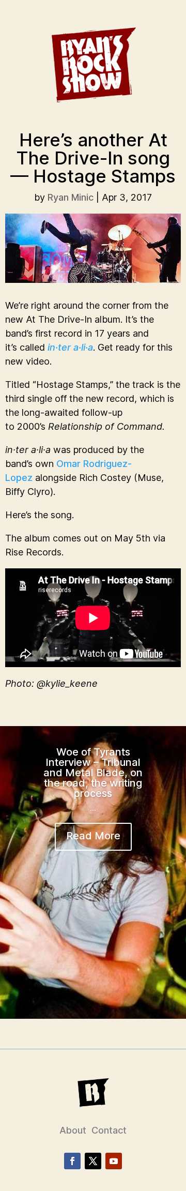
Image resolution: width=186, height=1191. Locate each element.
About (72, 1130)
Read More (93, 836)
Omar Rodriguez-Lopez (68, 470)
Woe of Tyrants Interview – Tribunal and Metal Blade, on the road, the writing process (93, 773)
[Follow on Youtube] (113, 1161)
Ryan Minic (71, 197)
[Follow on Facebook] (72, 1161)
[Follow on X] (93, 1161)
